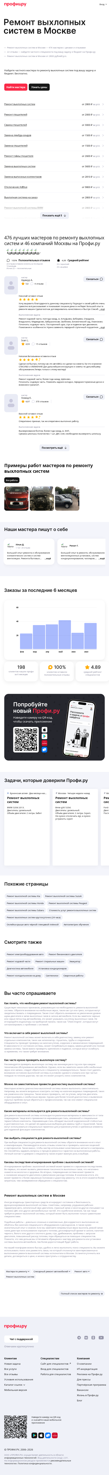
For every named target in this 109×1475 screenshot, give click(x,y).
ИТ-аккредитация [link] (87, 1369)
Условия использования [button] (18, 1379)
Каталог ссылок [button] (13, 1384)
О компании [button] (84, 1363)
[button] (94, 279)
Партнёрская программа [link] (91, 1384)
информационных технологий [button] (20, 1457)
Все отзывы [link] (11, 1374)
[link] (15, 87)
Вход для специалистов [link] (54, 1369)
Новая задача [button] (12, 1363)
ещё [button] (48, 558)
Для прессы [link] (84, 1379)
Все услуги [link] (10, 1369)
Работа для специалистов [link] (56, 1374)
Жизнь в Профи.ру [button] (87, 1395)
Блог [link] (79, 1400)
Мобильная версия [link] (15, 1390)
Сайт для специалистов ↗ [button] (56, 1363)
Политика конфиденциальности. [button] (35, 1463)
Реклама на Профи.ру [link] (89, 1374)
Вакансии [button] (82, 1390)
